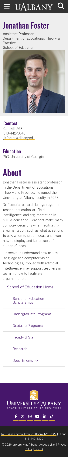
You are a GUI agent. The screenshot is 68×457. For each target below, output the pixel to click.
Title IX (38, 449)
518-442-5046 (14, 133)
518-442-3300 (34, 438)
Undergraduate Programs (32, 314)
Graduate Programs (28, 326)
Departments (23, 361)
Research (20, 349)
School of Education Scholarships (28, 300)
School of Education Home (30, 287)
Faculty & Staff (24, 337)
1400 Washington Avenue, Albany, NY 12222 (28, 434)
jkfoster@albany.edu (19, 138)
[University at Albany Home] (34, 5)
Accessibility (47, 444)
